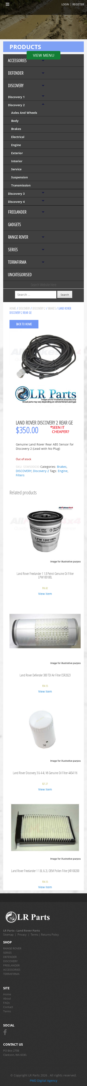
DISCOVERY (15, 85)
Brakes (16, 129)
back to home (24, 324)
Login (65, 4)
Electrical (17, 137)
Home (13, 308)
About (7, 998)
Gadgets (14, 224)
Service (16, 169)
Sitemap (8, 934)
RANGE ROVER (18, 237)
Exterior (17, 153)
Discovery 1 (16, 97)
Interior (16, 161)
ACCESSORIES (17, 60)
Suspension (19, 177)
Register (78, 4)
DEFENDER (15, 73)
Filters (20, 475)
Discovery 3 (16, 194)
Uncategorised (20, 274)
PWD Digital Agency (43, 1081)
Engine (16, 145)
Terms (34, 934)
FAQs (6, 1003)
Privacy (22, 934)
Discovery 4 (16, 202)
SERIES (13, 249)
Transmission (21, 185)
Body (15, 121)
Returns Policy (50, 934)
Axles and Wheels (24, 113)
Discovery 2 (16, 105)
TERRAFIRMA (17, 262)
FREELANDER (17, 212)
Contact (8, 1007)
